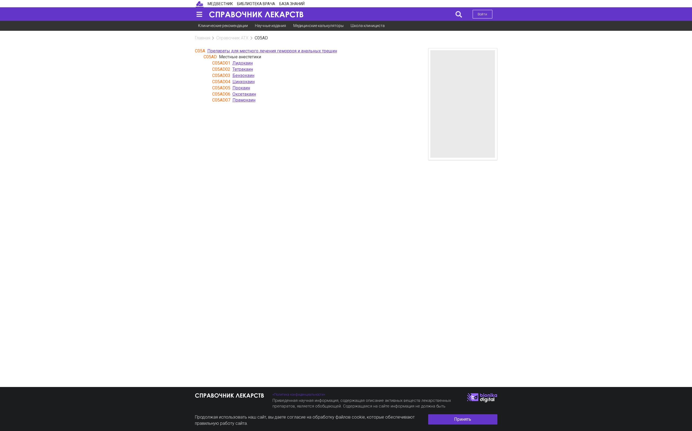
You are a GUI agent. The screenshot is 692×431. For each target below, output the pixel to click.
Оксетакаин (244, 94)
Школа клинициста (368, 25)
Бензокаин (243, 75)
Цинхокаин (243, 81)
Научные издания (270, 25)
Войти (482, 14)
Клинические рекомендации (223, 25)
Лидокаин (242, 63)
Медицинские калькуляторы (318, 25)
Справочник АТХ (232, 38)
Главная (202, 38)
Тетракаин (242, 69)
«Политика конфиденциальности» (298, 394)
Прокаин (241, 87)
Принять (462, 419)
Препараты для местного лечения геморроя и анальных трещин (272, 50)
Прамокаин (243, 100)
